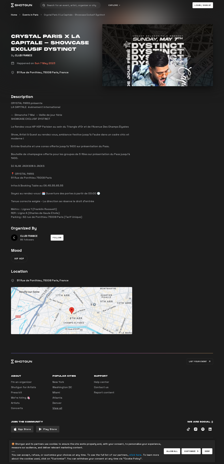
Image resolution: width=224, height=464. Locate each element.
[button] (57, 238)
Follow (57, 237)
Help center (101, 382)
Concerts (17, 408)
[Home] (21, 5)
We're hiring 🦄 (20, 397)
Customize (190, 451)
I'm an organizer (21, 382)
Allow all (172, 451)
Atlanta (57, 397)
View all (57, 408)
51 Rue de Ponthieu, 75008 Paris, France (43, 280)
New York (58, 382)
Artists (15, 403)
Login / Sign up (202, 5)
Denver (56, 403)
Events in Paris (30, 14)
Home (14, 14)
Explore (113, 5)
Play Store (50, 429)
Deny (207, 451)
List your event (198, 361)
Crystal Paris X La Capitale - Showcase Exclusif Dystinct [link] (74, 14)
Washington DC (62, 387)
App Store (24, 429)
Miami (56, 392)
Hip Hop (19, 258)
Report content (104, 392)
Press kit (16, 392)
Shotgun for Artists (23, 387)
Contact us (101, 387)
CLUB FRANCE (23, 55)
